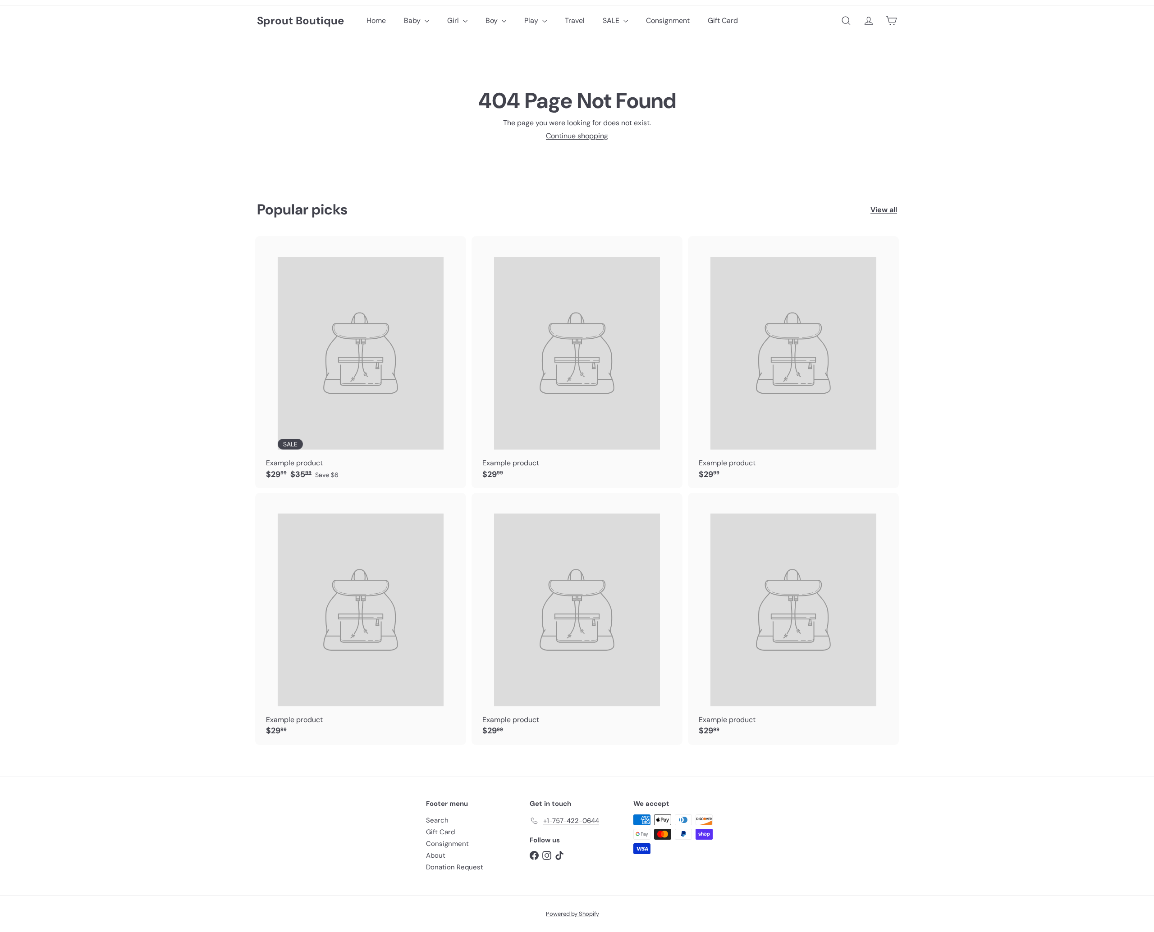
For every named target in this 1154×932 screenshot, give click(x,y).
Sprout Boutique (300, 20)
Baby (413, 20)
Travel (575, 20)
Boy (492, 20)
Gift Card (723, 20)
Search (437, 820)
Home (376, 20)
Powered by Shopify (572, 914)
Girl (454, 20)
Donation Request (454, 867)
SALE (612, 20)
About (435, 855)
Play (532, 20)
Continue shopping (577, 136)
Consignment (668, 20)
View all (883, 209)
